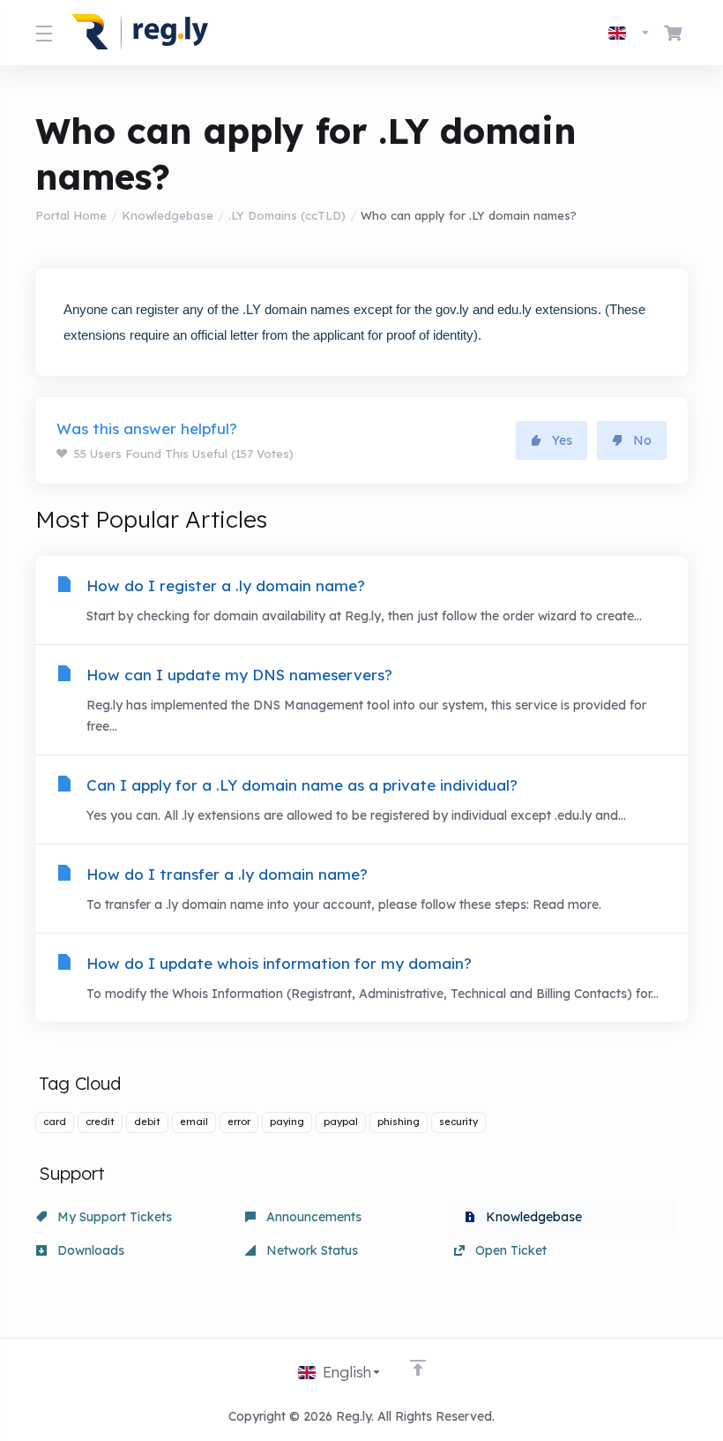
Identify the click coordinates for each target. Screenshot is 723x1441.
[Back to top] (418, 1368)
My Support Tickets (113, 1217)
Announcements (312, 1217)
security (458, 1121)
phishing (398, 1121)
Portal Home (71, 215)
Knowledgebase (167, 215)
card (54, 1121)
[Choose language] (629, 32)
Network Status (310, 1250)
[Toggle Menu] (42, 33)
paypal (341, 1121)
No (642, 440)
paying (287, 1121)
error (238, 1121)
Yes (562, 440)
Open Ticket (509, 1250)
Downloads (89, 1250)
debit (147, 1121)
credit (100, 1121)
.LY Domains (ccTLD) (287, 215)
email (194, 1121)
